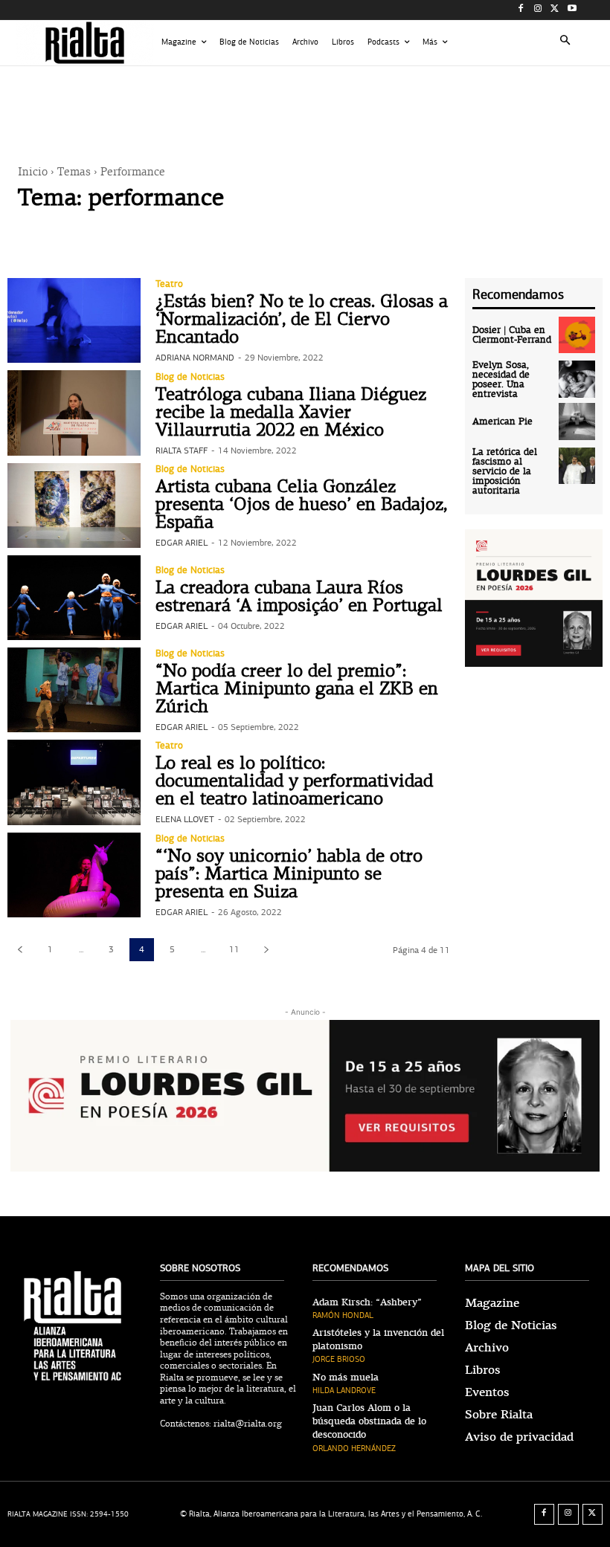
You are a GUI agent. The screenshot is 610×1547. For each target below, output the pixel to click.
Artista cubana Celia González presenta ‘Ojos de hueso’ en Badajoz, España (301, 505)
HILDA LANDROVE (344, 1390)
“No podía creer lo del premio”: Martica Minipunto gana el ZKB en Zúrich (296, 690)
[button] (565, 43)
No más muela (345, 1377)
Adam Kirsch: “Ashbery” (367, 1302)
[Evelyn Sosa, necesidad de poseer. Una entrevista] (577, 379)
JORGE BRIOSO (338, 1359)
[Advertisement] (305, 102)
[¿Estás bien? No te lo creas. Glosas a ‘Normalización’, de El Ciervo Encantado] (74, 320)
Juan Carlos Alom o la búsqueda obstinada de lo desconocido (369, 1421)
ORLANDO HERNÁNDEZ (354, 1448)
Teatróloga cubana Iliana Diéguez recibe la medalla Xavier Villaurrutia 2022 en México (290, 413)
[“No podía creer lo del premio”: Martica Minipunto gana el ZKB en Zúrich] (74, 689)
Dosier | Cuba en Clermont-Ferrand (511, 335)
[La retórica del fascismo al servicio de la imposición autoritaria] (577, 466)
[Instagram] (538, 10)
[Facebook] (521, 10)
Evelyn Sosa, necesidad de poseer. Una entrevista (501, 380)
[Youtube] (571, 10)
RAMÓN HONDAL (342, 1315)
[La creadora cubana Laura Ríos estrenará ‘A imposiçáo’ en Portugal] (74, 597)
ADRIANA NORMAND (194, 357)
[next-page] (266, 949)
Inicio (33, 172)
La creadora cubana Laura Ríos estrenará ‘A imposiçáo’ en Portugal (299, 598)
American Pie (502, 422)
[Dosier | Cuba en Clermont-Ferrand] (577, 335)
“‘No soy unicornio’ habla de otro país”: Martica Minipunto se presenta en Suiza (289, 875)
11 (234, 949)
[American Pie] (577, 421)
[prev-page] (19, 949)
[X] (554, 10)
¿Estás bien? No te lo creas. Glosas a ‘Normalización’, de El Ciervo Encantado (301, 320)
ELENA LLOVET (184, 819)
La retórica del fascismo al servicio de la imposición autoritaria (504, 472)
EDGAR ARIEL (181, 542)
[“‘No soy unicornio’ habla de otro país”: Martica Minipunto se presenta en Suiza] (74, 875)
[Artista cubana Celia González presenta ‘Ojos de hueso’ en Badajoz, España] (74, 505)
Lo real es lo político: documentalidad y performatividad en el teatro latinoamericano (294, 782)
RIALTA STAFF (181, 450)
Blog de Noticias (190, 377)
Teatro (169, 284)
